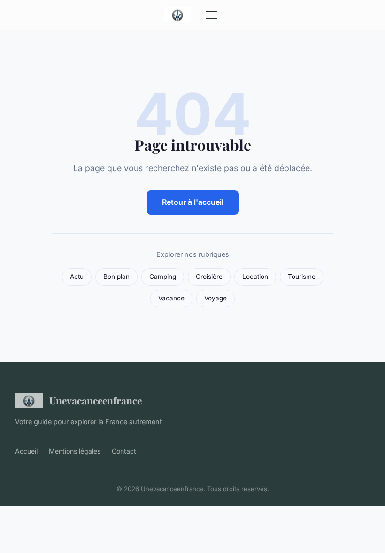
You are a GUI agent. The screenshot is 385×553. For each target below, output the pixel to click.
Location (255, 276)
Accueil (26, 451)
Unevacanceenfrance (95, 400)
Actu (77, 276)
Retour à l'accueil (192, 202)
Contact (124, 451)
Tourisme (302, 276)
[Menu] (211, 14)
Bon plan (116, 276)
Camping (162, 276)
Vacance (171, 298)
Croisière (209, 276)
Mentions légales (74, 451)
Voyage (215, 298)
